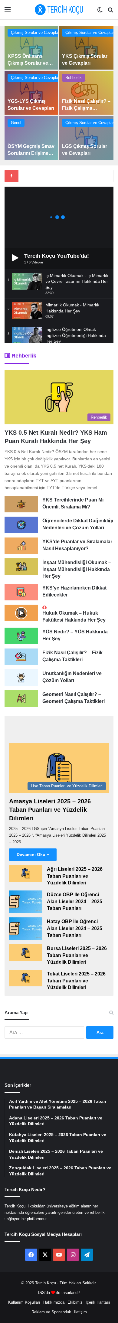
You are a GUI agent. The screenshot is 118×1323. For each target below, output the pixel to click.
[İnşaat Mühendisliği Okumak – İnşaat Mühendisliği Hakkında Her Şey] (21, 566)
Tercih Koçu (45, 1283)
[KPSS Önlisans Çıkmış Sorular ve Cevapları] (31, 48)
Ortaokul (22, 766)
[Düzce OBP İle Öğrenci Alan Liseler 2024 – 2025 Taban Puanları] (25, 901)
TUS (79, 746)
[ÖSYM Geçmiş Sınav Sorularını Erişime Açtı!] (31, 138)
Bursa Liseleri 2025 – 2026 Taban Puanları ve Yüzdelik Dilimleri (77, 955)
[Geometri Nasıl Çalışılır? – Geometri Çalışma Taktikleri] (21, 698)
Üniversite (86, 766)
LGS (18, 726)
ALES (19, 746)
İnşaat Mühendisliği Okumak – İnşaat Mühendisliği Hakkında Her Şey (76, 569)
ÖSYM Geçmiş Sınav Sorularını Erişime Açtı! (31, 153)
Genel (16, 122)
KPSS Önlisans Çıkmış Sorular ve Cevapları (28, 63)
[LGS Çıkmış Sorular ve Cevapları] (86, 138)
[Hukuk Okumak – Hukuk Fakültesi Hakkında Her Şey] (21, 613)
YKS (74, 726)
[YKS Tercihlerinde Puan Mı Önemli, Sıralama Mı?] (21, 504)
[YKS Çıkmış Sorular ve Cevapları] (86, 48)
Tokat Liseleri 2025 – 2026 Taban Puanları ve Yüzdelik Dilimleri (76, 980)
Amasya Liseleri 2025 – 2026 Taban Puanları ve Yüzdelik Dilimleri (50, 810)
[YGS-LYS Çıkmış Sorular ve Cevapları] (31, 93)
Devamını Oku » (33, 854)
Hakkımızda (53, 1302)
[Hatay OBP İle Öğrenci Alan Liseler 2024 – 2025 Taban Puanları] (25, 928)
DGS (46, 726)
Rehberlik (73, 77)
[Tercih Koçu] (59, 9)
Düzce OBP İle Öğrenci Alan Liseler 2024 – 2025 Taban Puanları (74, 901)
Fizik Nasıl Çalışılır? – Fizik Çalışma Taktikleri (86, 108)
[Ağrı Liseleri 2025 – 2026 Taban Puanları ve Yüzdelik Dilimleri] (25, 873)
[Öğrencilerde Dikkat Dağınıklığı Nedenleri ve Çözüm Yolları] (21, 525)
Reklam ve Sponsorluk (51, 1312)
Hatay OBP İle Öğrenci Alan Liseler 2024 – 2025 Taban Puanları (74, 928)
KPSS (50, 746)
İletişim (80, 1312)
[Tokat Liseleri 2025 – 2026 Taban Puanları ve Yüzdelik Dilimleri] (25, 978)
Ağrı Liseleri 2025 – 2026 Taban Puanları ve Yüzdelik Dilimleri (75, 876)
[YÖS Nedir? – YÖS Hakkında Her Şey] (21, 636)
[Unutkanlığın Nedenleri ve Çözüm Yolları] (21, 677)
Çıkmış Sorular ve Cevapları (36, 32)
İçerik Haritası (98, 1302)
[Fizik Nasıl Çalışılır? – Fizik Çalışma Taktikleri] (86, 93)
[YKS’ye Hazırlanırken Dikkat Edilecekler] (21, 592)
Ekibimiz (75, 1302)
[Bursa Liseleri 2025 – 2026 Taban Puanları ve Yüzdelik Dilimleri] (25, 952)
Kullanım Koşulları (24, 1302)
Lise (53, 766)
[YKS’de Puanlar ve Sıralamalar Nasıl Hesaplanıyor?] (21, 545)
